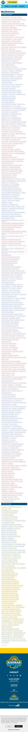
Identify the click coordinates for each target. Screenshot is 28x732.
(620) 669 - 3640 (14, 691)
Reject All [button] (9, 726)
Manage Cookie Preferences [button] (14, 729)
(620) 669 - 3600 (14, 686)
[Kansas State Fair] (3, 2)
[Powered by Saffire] (17, 705)
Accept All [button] (19, 726)
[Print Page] (20, 676)
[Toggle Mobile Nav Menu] (26, 2)
